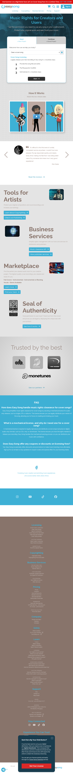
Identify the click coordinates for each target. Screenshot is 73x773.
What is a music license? (36, 653)
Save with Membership (36, 603)
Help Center (36, 695)
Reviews (36, 621)
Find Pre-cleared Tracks (36, 548)
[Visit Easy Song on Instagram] (17, 496)
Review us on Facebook (35, 714)
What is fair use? (36, 684)
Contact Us (36, 693)
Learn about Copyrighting (15, 213)
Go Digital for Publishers (36, 575)
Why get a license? (36, 659)
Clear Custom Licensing (36, 541)
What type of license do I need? (36, 655)
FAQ (36, 692)
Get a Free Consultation (36, 543)
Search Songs (36, 643)
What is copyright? (36, 680)
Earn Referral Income (36, 580)
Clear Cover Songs (36, 529)
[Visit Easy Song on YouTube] (30, 496)
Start (35, 79)
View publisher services (39, 254)
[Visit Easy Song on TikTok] (43, 496)
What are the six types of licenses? (36, 657)
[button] (62, 52)
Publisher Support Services (36, 573)
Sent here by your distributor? (36, 665)
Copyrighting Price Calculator (36, 557)
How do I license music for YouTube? (36, 672)
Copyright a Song (36, 555)
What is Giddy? (36, 630)
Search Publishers (36, 645)
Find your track (11, 292)
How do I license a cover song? (37, 663)
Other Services (36, 582)
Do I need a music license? (37, 652)
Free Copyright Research (36, 534)
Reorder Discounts (36, 595)
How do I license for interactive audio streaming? (36, 667)
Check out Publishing (13, 218)
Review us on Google (35, 716)
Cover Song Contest (36, 536)
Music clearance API (38, 249)
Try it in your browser (35, 632)
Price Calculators (36, 611)
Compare (36, 623)
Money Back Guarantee (36, 598)
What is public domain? (36, 682)
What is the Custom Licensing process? (36, 674)
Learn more (9, 287)
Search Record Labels (36, 647)
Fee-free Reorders (36, 596)
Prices (36, 589)
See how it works (30, 326)
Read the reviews (35, 177)
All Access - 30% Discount (36, 606)
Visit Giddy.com (35, 634)
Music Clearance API (36, 567)
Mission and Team (36, 619)
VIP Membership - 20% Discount (36, 605)
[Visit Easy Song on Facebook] (56, 496)
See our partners (35, 388)
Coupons (36, 591)
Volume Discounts (36, 593)
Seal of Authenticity (36, 531)
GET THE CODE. (65, 2)
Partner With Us (36, 568)
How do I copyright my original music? (36, 678)
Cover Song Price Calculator (36, 532)
